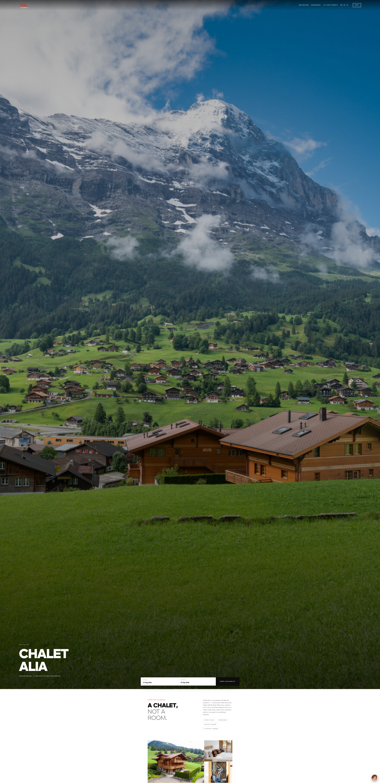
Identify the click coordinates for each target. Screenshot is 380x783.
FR (347, 5)
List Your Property (330, 5)
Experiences (316, 5)
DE (344, 5)
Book (357, 5)
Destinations (304, 5)
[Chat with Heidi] (374, 777)
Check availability (227, 681)
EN (341, 5)
